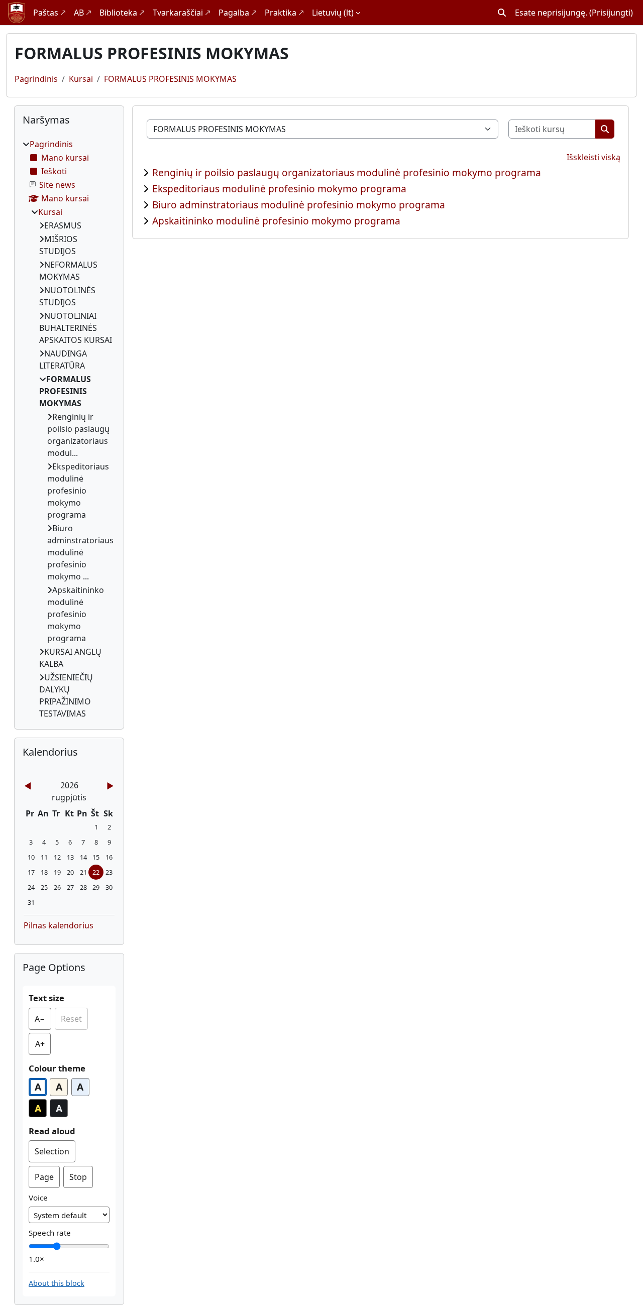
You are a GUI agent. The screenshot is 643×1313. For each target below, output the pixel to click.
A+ (43, 1046)
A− (43, 1021)
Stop (78, 1176)
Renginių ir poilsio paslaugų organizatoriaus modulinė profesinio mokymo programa (346, 172)
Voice (38, 1197)
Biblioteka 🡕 (122, 12)
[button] (502, 13)
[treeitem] (69, 429)
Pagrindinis (36, 78)
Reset (71, 1018)
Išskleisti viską (593, 157)
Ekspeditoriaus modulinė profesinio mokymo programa (279, 188)
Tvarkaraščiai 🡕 (181, 12)
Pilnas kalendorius (58, 925)
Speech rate (50, 1233)
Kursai (81, 78)
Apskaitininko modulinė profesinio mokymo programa (276, 220)
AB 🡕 (82, 12)
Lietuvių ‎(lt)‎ (333, 12)
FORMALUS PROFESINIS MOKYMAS (170, 78)
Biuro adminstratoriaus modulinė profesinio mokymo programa (298, 204)
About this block (56, 1283)
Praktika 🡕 (284, 12)
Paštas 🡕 (49, 12)
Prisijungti (611, 12)
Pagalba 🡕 (238, 12)
